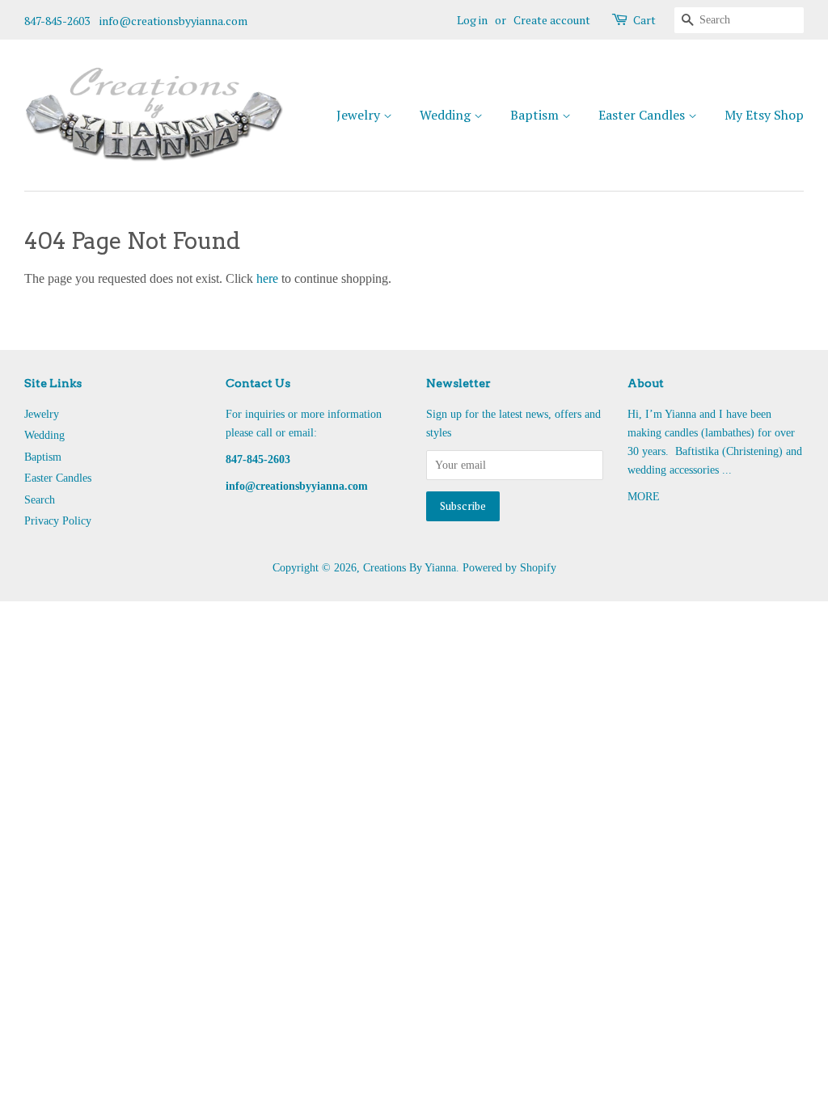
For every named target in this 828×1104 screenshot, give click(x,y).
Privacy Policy (57, 521)
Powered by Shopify (509, 568)
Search (39, 500)
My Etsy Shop (764, 115)
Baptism (536, 115)
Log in (472, 19)
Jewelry (359, 115)
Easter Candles (643, 115)
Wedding (447, 115)
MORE (643, 497)
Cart (644, 19)
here (267, 278)
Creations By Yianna (409, 568)
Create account (551, 19)
